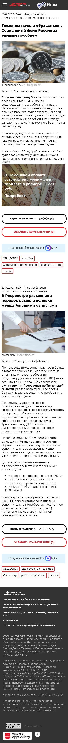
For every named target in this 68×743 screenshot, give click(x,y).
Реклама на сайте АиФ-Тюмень (26, 599)
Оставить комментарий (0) (34, 231)
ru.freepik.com (33, 84)
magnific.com (25, 354)
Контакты (10, 620)
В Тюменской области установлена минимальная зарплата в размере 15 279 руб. (30, 182)
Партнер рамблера (33, 726)
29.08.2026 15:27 (11, 287)
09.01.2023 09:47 (11, 14)
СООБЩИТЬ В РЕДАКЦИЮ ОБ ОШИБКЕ (29, 625)
